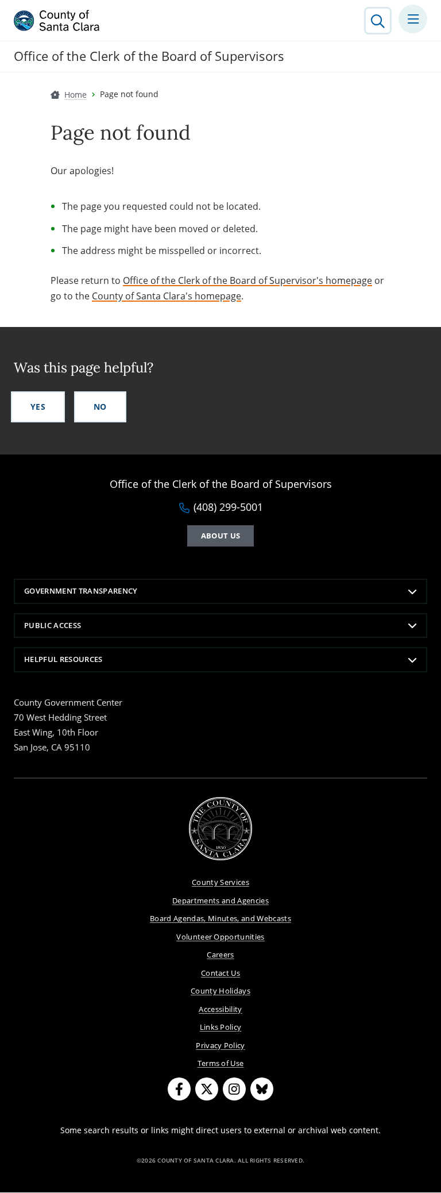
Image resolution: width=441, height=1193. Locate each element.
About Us (221, 535)
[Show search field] (378, 20)
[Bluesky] (261, 1088)
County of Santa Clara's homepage (166, 296)
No (100, 406)
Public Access (52, 625)
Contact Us (220, 973)
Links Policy (221, 1027)
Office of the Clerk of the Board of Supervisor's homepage (247, 280)
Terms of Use (221, 1063)
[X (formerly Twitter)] (206, 1088)
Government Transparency (81, 591)
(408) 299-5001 (228, 507)
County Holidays (220, 991)
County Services (220, 882)
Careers (220, 954)
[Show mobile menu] (413, 19)
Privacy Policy (220, 1045)
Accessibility (220, 1009)
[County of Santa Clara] (57, 21)
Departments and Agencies (220, 900)
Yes (37, 406)
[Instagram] (234, 1088)
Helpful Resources (63, 659)
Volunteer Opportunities (220, 937)
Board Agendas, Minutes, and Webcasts (220, 918)
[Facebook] (179, 1088)
